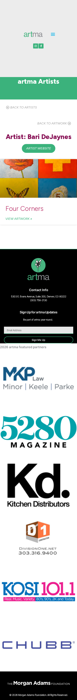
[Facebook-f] (41, 45)
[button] (53, 34)
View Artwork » (18, 219)
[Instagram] (35, 45)
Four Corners (24, 208)
